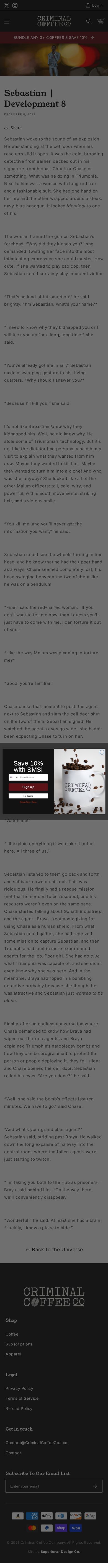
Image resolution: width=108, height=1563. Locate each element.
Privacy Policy (25, 802)
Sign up (28, 787)
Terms (34, 802)
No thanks (28, 796)
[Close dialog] (102, 752)
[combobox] (13, 777)
